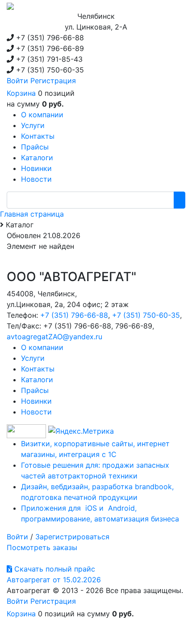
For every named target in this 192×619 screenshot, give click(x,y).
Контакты (37, 368)
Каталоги (37, 379)
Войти (17, 80)
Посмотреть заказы (42, 547)
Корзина (21, 93)
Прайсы (35, 390)
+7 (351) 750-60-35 (146, 315)
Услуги (33, 358)
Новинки (36, 401)
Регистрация (53, 80)
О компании (42, 347)
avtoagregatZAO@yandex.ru (54, 336)
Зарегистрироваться (72, 536)
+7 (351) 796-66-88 (74, 315)
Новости (36, 411)
